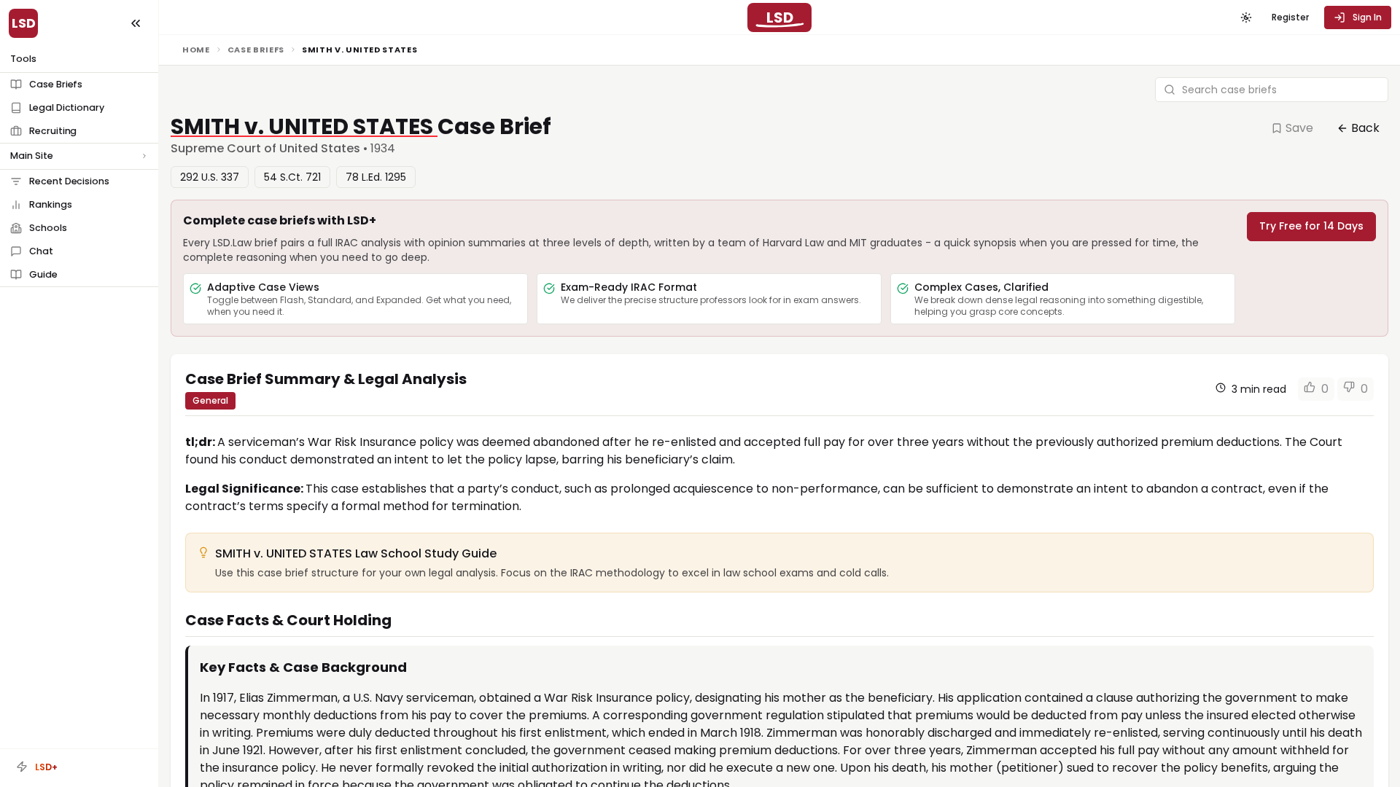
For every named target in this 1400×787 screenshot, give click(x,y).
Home (196, 49)
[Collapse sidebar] (135, 23)
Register (1290, 17)
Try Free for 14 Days (1311, 226)
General (210, 400)
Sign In (1367, 17)
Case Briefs (256, 49)
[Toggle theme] (1246, 17)
